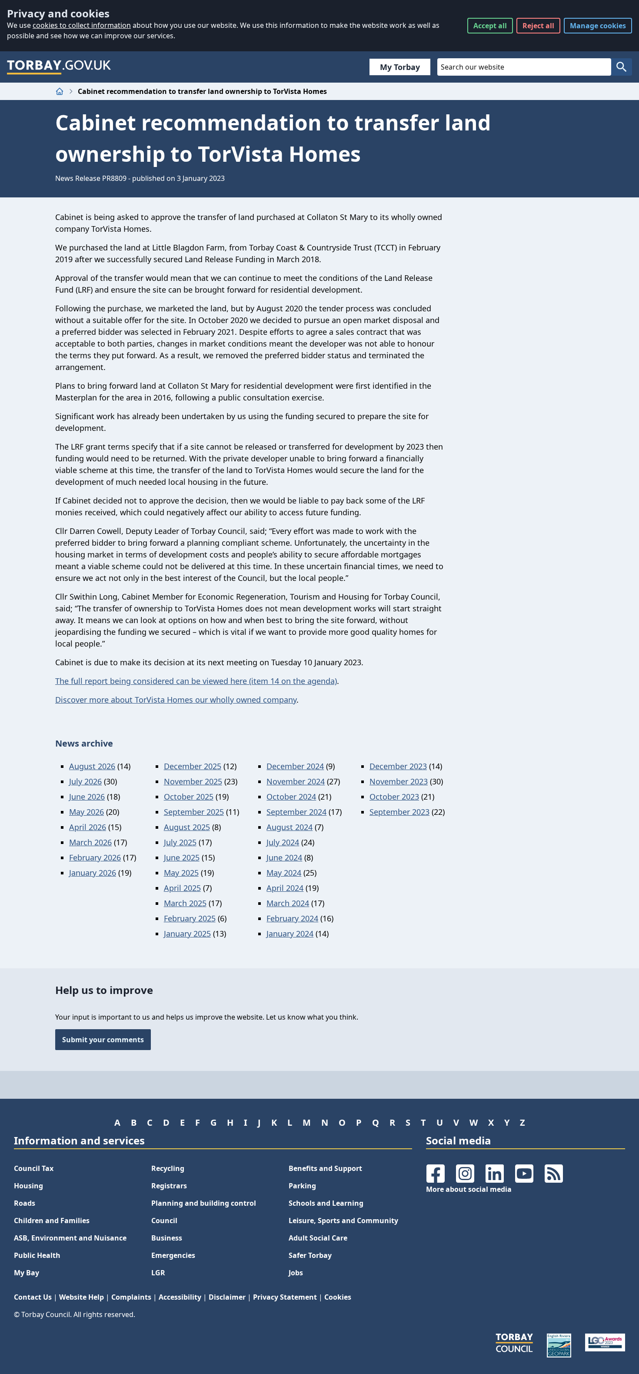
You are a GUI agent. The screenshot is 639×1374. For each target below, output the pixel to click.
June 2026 (87, 796)
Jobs (296, 1272)
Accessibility (180, 1297)
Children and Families (52, 1220)
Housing (28, 1186)
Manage (598, 25)
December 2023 (398, 766)
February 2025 (190, 918)
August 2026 (92, 766)
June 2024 (284, 857)
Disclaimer (227, 1297)
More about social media (469, 1189)
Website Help (81, 1297)
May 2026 (86, 812)
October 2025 (188, 796)
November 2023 (398, 781)
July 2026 (85, 781)
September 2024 (296, 812)
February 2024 (292, 918)
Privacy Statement (285, 1297)
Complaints (131, 1297)
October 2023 (394, 796)
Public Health (37, 1255)
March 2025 (185, 903)
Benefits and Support (325, 1168)
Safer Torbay (310, 1255)
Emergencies (173, 1255)
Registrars (169, 1186)
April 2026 (87, 827)
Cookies (337, 1297)
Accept (490, 25)
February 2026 (95, 857)
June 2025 (182, 857)
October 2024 (291, 796)
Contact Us (33, 1297)
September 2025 (194, 812)
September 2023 (399, 812)
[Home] (59, 91)
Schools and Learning (326, 1203)
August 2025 (187, 827)
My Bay (26, 1272)
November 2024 (295, 781)
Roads (24, 1203)
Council (164, 1220)
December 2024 (295, 766)
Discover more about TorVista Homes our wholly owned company (175, 699)
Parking (302, 1186)
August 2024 (289, 827)
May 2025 (181, 872)
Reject (538, 25)
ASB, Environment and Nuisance (70, 1238)
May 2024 (283, 872)
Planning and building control (203, 1203)
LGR (158, 1272)
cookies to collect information (82, 25)
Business (166, 1238)
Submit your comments (103, 1039)
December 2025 (192, 766)
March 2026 (90, 842)
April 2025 (182, 888)
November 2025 (193, 781)
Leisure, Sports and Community (343, 1220)
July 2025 (180, 842)
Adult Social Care (318, 1238)
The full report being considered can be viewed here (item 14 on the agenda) (196, 681)
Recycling (167, 1168)
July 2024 (282, 842)
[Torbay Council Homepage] (59, 67)
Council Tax (33, 1168)
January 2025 (187, 933)
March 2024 (287, 903)
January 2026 (92, 872)
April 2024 (284, 888)
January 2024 (289, 933)
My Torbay (400, 67)
